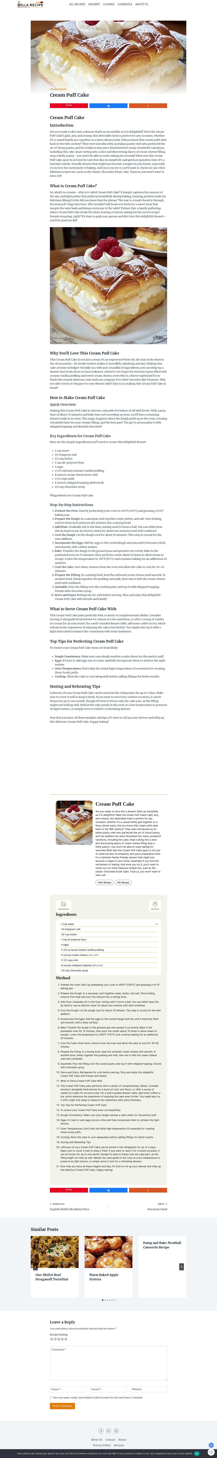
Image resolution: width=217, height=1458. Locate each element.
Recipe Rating (59, 1334)
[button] (156, 924)
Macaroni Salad (157, 1207)
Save (70, 105)
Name (56, 1389)
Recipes (119, 1445)
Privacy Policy (102, 1445)
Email (96, 1389)
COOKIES (108, 4)
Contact (110, 1439)
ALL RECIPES (77, 4)
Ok (197, 1453)
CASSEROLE (124, 4)
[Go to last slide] (35, 1266)
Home (122, 1439)
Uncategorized (58, 89)
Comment (58, 1349)
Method (155, 909)
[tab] (102, 1300)
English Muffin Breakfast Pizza (69, 1207)
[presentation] (55, 1252)
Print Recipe (104, 882)
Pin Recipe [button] (123, 882)
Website (137, 1389)
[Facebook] (100, 1430)
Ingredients (63, 909)
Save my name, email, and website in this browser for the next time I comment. (98, 1397)
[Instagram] (116, 1430)
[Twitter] (108, 1430)
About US (141, 4)
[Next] (181, 1266)
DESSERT (94, 4)
